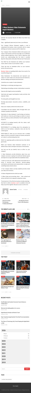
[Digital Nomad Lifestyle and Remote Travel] (8, 280)
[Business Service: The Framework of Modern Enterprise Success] (23, 234)
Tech (18, 276)
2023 (4, 347)
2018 (4, 362)
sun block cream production (7, 379)
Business (5, 24)
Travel (3, 276)
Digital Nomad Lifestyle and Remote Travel (10, 312)
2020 (4, 356)
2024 (4, 344)
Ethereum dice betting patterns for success (10, 308)
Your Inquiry (15, 386)
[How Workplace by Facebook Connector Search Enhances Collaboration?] (8, 217)
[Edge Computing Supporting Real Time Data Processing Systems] (23, 280)
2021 (4, 353)
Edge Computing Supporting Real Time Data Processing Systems (15, 317)
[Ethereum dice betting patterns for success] (23, 265)
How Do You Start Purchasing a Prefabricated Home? (7, 202)
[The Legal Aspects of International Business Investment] (8, 234)
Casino (18, 261)
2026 (4, 330)
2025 (4, 341)
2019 (4, 359)
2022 (4, 350)
